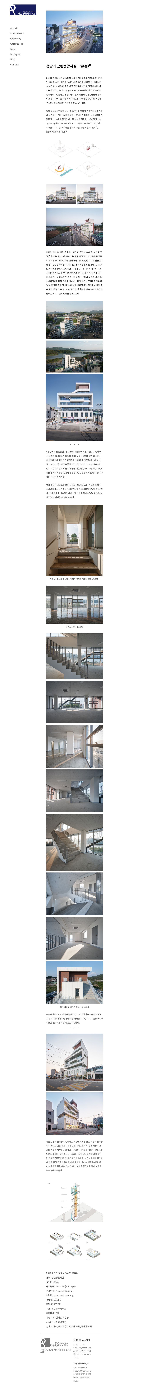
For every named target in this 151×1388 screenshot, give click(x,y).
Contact (14, 64)
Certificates (16, 43)
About (13, 28)
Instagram (15, 54)
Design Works (17, 33)
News (13, 48)
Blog (12, 59)
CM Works (15, 38)
